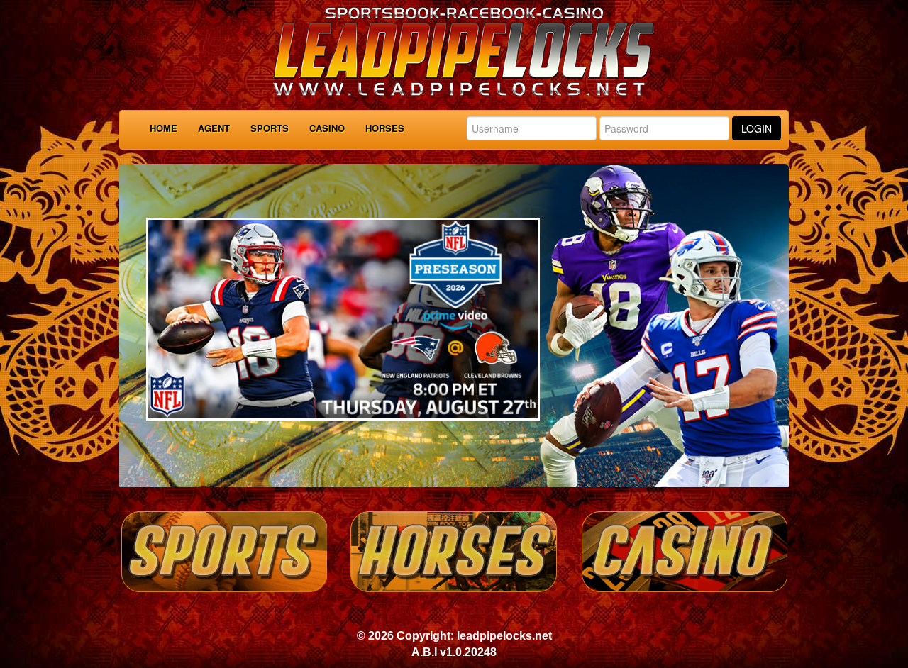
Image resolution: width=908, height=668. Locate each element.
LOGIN (756, 128)
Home (163, 128)
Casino (327, 128)
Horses (384, 128)
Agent (214, 128)
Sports (269, 128)
